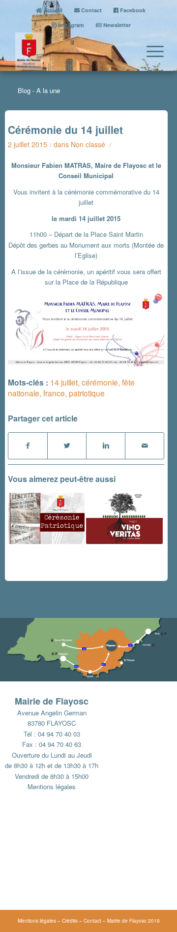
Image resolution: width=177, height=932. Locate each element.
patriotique (87, 392)
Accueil (52, 10)
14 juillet (64, 382)
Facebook (132, 10)
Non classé (88, 144)
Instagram (70, 25)
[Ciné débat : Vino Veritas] (124, 518)
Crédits (70, 920)
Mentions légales (52, 786)
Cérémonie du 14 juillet (65, 129)
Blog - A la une (39, 90)
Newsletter (116, 25)
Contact (91, 10)
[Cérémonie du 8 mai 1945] (46, 518)
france (54, 392)
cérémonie (100, 382)
